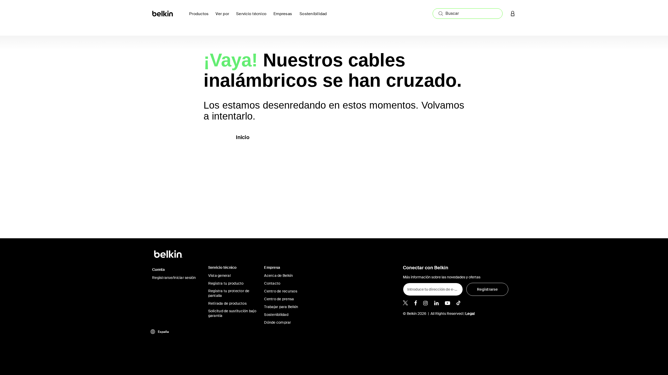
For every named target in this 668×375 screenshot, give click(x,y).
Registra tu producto (226, 283)
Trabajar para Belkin (281, 306)
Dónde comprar (277, 322)
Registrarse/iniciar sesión (174, 277)
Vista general (219, 275)
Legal (470, 313)
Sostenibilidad (276, 314)
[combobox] (468, 13)
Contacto (272, 283)
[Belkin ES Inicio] (163, 13)
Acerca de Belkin (278, 275)
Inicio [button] (242, 137)
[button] (513, 13)
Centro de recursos (280, 291)
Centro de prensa (279, 299)
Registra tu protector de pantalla (228, 293)
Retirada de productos (227, 303)
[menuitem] (314, 16)
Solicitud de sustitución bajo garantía (232, 313)
